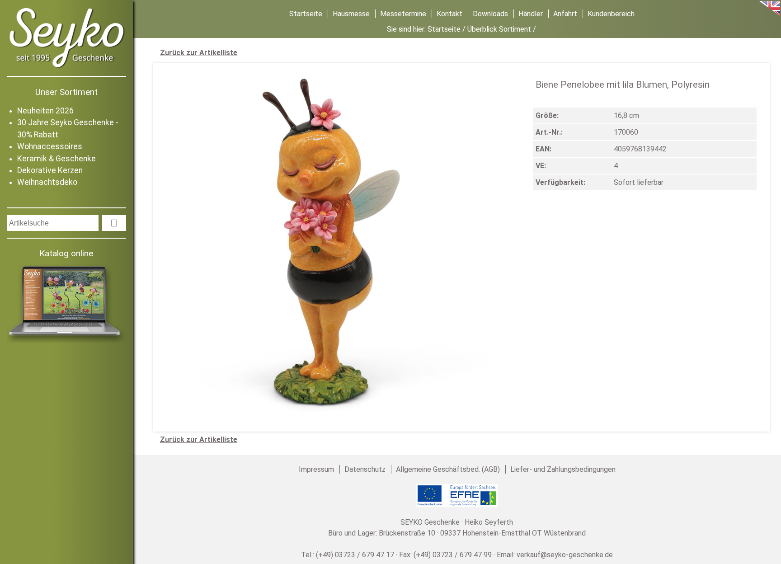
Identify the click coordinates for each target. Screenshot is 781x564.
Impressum (316, 469)
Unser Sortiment (66, 92)
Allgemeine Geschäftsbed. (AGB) (448, 469)
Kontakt (449, 13)
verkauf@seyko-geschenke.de (565, 554)
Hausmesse (351, 13)
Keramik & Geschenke (56, 158)
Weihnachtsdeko (47, 182)
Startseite (305, 13)
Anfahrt (565, 13)
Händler (530, 13)
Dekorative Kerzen (50, 170)
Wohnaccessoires (49, 146)
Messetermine (403, 13)
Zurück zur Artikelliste (198, 52)
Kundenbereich (611, 13)
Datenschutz (365, 469)
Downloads (490, 13)
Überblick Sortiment (499, 29)
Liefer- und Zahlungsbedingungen (563, 469)
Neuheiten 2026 (45, 110)
